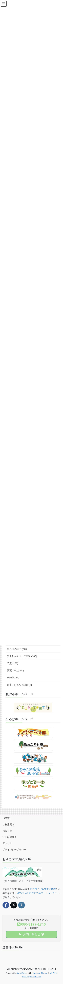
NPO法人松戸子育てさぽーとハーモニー (38, 893)
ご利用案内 (8, 824)
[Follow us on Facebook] (6, 905)
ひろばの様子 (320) (17, 649)
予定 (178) (12, 663)
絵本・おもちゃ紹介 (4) (19, 684)
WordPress (22, 973)
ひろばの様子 (10, 837)
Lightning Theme (39, 973)
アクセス (7, 843)
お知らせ (7, 830)
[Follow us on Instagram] (21, 905)
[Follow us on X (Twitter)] (13, 905)
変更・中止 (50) (15, 670)
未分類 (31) (13, 677)
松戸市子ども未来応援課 (43, 889)
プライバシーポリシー (14, 849)
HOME (6, 818)
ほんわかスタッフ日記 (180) (22, 656)
